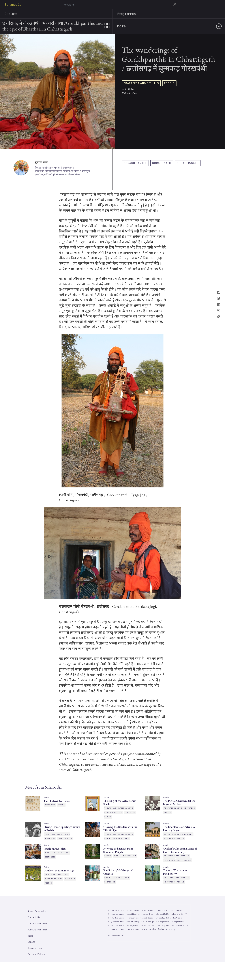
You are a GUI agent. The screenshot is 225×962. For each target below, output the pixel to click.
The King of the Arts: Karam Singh (119, 802)
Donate (31, 942)
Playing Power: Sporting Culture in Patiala (62, 828)
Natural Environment (125, 856)
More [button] (121, 26)
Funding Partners (37, 929)
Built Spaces (184, 860)
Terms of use (35, 948)
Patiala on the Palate (55, 848)
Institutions (65, 838)
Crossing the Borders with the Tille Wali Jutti (120, 828)
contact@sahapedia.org (162, 929)
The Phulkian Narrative (57, 801)
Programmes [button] (126, 14)
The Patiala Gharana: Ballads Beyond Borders (179, 802)
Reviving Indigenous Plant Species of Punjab (118, 850)
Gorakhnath (161, 163)
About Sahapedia (37, 911)
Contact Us (34, 917)
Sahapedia (13, 4)
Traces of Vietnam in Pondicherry (175, 872)
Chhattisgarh (188, 163)
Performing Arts (113, 812)
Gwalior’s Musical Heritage (59, 870)
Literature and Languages (178, 834)
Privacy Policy (36, 954)
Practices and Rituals (141, 83)
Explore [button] (11, 14)
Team (30, 935)
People (169, 83)
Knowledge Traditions (57, 874)
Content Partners (37, 923)
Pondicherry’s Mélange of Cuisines (117, 872)
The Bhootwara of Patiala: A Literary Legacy (179, 828)
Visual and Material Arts (118, 808)
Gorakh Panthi (135, 163)
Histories (50, 805)
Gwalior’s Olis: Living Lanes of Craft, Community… (180, 850)
